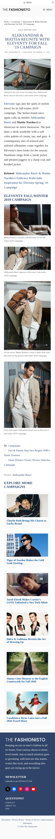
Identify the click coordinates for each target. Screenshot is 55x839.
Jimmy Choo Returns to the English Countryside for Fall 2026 (27, 680)
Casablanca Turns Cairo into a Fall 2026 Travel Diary (27, 719)
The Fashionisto (12, 52)
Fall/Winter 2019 (27, 30)
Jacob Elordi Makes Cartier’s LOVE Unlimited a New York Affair (27, 601)
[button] (53, 2)
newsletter (25, 781)
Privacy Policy (18, 820)
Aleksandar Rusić (22, 474)
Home (6, 22)
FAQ (7, 809)
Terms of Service (33, 820)
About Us (10, 806)
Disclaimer (6, 820)
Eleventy (9, 103)
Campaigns (16, 22)
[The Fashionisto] (16, 9)
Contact (10, 803)
